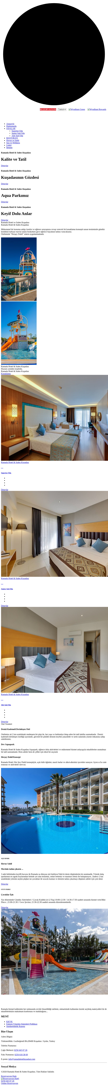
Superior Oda (17, 131)
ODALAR (10, 128)
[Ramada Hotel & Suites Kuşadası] (14, 119)
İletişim (9, 147)
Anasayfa (10, 124)
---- (2, 468)
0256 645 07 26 (20, 1050)
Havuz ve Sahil (12, 140)
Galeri (8, 145)
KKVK (9, 1021)
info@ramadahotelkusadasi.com (21, 1059)
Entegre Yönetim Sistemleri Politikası (21, 1024)
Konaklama (6, 373)
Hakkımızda (11, 126)
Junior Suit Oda (18, 133)
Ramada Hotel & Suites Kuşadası (15, 462)
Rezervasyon (48, 109)
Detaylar (4, 490)
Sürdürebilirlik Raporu (15, 1026)
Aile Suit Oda (17, 136)
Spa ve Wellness (13, 143)
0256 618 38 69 (21, 1055)
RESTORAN (12, 138)
